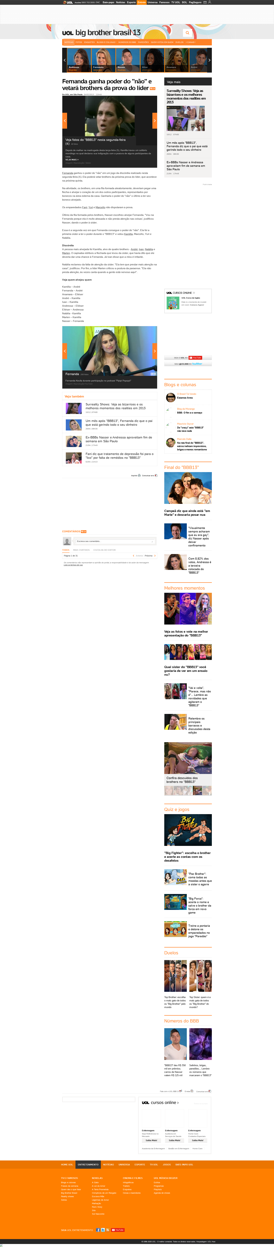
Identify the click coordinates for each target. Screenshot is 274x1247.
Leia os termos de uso (73, 565)
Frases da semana (69, 1186)
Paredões (143, 42)
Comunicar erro (148, 475)
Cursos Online (182, 293)
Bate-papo (108, 2)
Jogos (167, 1164)
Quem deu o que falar (71, 1189)
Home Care (197, 1148)
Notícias (120, 2)
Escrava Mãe (98, 1196)
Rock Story (97, 1207)
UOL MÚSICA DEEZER (165, 1178)
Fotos (79, 42)
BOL (184, 2)
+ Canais (190, 42)
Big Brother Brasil (69, 1193)
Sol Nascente (98, 1214)
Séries (64, 1200)
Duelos (179, 42)
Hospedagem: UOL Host (205, 1241)
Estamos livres (185, 397)
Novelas (97, 1178)
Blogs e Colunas (106, 42)
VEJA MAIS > (72, 159)
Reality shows (67, 1196)
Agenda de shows (162, 1193)
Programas (159, 1186)
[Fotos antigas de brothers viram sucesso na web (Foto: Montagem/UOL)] (187, 794)
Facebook (98, 1230)
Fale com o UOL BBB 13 (169, 1091)
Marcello (100, 207)
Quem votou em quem (162, 42)
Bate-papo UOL (184, 1164)
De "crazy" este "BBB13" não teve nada (190, 429)
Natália (149, 249)
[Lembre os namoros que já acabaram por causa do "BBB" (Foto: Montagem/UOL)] (178, 794)
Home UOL (67, 1164)
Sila (93, 1210)
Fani (84, 207)
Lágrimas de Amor (100, 1200)
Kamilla (128, 233)
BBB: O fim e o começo (189, 412)
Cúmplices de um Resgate (104, 1193)
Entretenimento (88, 1164)
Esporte (131, 2)
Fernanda (67, 173)
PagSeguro (195, 2)
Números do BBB (127, 42)
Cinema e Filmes (133, 1178)
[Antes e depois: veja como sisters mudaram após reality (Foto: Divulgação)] (168, 794)
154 (153, 88)
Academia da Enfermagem (153, 1148)
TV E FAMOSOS (69, 1178)
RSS (108, 1230)
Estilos (157, 1182)
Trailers (126, 1186)
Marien (66, 253)
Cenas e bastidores (132, 1193)
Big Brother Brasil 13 (107, 32)
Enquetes (89, 42)
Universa (152, 2)
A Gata (95, 1182)
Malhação (96, 1203)
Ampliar (147, 100)
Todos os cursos (201, 1103)
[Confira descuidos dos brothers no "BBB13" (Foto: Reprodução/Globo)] (197, 794)
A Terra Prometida (100, 1189)
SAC (98, 2)
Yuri (90, 207)
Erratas (187, 1091)
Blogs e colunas (68, 1182)
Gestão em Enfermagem (178, 1148)
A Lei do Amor (98, 1186)
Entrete (142, 2)
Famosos (164, 2)
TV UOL (175, 2)
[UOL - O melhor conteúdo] (67, 3)
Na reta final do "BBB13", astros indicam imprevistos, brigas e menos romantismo (192, 446)
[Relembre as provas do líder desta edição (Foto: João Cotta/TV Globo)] (207, 794)
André (134, 249)
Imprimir (134, 475)
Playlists (158, 1189)
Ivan (141, 249)
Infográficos (128, 1182)
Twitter (103, 1230)
